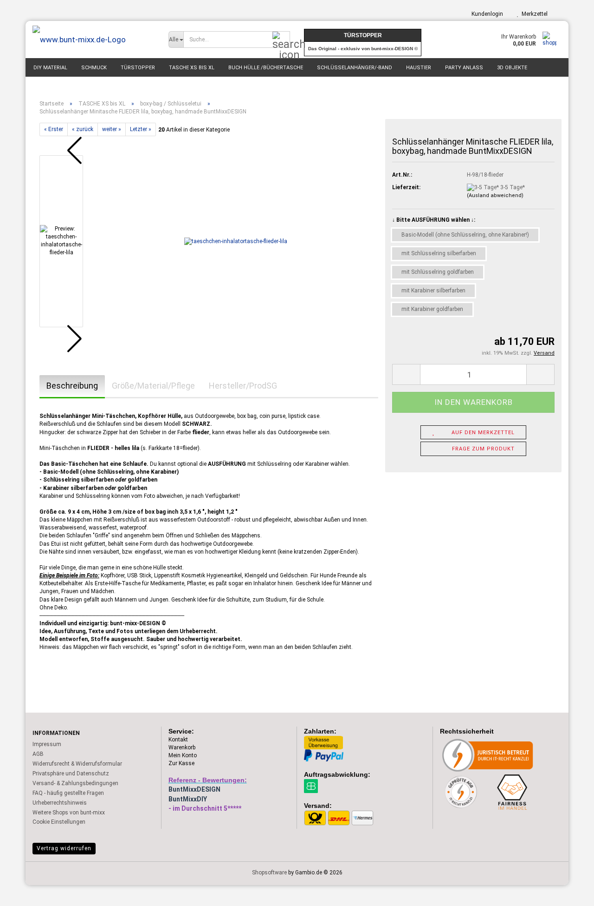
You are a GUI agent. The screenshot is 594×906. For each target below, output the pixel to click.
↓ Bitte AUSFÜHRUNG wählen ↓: (433, 220)
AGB (38, 754)
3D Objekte (512, 68)
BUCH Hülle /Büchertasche (265, 68)
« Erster (53, 129)
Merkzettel (533, 14)
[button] (67, 151)
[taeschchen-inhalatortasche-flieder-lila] (235, 241)
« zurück (82, 129)
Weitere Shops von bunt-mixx (68, 812)
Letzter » (140, 129)
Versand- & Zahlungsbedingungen (75, 783)
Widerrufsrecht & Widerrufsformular (77, 764)
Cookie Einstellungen (58, 822)
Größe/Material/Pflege (153, 385)
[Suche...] (281, 40)
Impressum (46, 744)
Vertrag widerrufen (64, 848)
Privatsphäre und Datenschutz (70, 773)
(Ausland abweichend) (495, 195)
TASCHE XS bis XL (191, 68)
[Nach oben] (568, 892)
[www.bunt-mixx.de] (93, 39)
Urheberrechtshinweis (59, 803)
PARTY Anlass (464, 68)
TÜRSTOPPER (138, 68)
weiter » (111, 129)
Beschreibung (72, 385)
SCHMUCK (94, 68)
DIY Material (50, 68)
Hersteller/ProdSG (243, 385)
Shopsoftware (269, 872)
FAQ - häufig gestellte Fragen (68, 793)
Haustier (418, 68)
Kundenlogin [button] (486, 14)
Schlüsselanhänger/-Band (354, 68)
